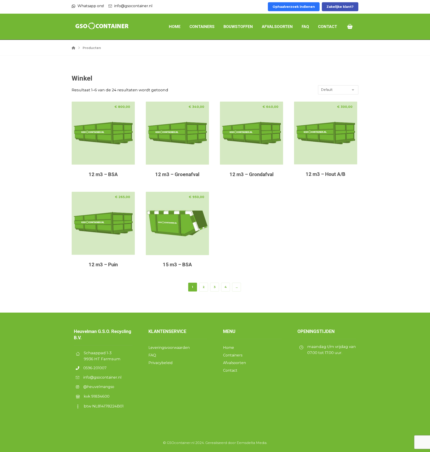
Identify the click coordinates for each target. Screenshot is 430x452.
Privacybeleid (160, 363)
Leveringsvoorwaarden (169, 347)
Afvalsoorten (234, 363)
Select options (107, 154)
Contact (230, 370)
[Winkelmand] (350, 26)
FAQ (152, 355)
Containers (232, 355)
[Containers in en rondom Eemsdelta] (102, 26)
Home (228, 347)
